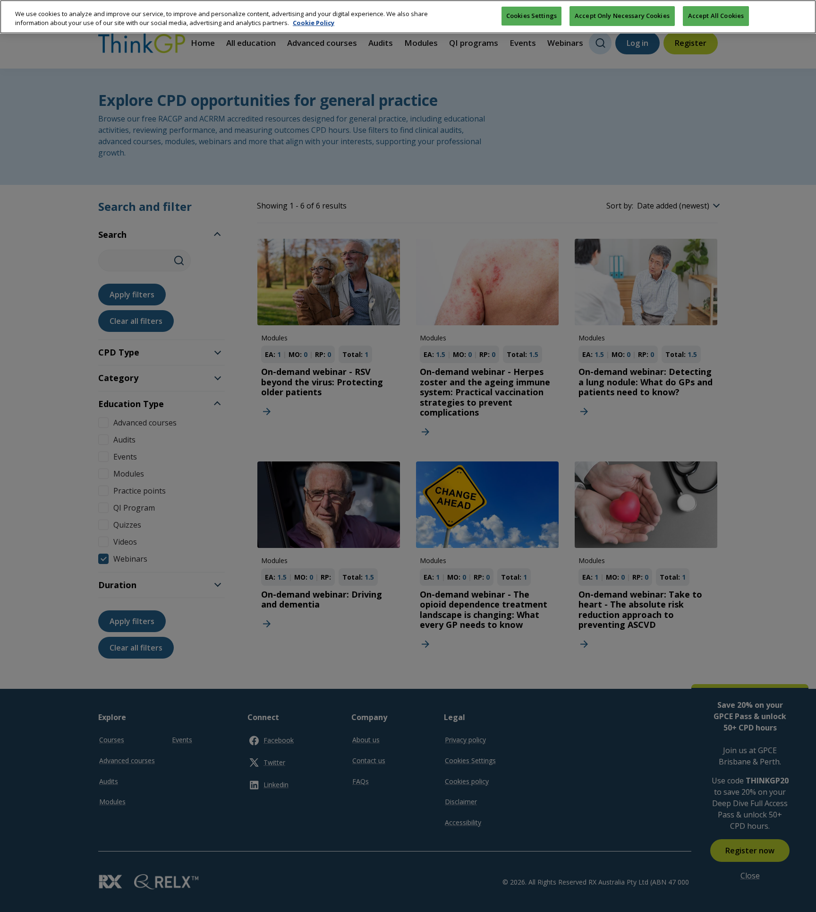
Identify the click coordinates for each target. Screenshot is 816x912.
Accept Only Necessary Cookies (622, 15)
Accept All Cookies (716, 15)
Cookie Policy (313, 23)
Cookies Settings (531, 15)
